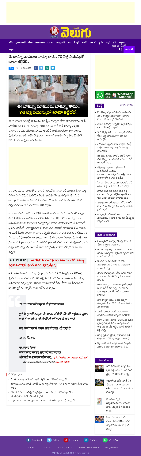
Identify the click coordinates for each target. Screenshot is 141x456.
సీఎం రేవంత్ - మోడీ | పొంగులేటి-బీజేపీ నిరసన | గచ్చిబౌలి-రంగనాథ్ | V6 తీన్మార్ (119, 423)
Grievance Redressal (88, 448)
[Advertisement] (70, 12)
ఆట (69, 43)
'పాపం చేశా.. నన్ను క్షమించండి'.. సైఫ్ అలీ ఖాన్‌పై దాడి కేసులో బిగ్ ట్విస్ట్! (114, 184)
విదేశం (50, 43)
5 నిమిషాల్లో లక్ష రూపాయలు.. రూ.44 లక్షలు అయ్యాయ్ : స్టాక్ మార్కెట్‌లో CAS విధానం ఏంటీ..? (115, 253)
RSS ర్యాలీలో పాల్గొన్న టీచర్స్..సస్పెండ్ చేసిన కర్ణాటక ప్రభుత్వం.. (114, 243)
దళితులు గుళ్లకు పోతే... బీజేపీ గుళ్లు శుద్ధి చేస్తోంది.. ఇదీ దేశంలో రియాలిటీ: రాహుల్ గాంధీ (49, 386)
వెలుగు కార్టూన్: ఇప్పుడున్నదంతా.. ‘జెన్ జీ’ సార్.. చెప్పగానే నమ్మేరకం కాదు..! (118, 405)
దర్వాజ (10, 50)
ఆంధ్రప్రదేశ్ (60, 43)
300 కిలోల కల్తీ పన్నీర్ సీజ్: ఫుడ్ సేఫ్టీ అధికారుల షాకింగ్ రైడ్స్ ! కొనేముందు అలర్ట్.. (119, 370)
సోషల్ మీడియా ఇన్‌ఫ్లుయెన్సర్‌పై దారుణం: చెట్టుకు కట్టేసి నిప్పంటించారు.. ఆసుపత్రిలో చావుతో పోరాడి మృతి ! (44, 395)
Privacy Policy (65, 448)
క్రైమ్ (101, 43)
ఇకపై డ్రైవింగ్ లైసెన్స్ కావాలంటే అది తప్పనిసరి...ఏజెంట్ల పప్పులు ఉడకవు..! (114, 337)
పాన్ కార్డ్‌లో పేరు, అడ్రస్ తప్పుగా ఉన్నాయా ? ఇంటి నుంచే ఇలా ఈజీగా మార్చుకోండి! (114, 303)
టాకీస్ (84, 43)
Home (31, 448)
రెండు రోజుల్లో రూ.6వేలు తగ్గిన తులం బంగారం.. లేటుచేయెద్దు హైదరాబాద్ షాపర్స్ (114, 276)
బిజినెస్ (93, 43)
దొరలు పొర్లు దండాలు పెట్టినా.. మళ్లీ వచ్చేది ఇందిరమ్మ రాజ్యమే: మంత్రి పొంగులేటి (114, 147)
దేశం (30, 43)
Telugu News (111, 448)
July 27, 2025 (62, 362)
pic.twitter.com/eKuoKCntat (70, 357)
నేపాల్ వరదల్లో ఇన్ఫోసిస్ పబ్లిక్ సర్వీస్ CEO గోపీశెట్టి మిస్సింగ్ (39, 380)
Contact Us (45, 448)
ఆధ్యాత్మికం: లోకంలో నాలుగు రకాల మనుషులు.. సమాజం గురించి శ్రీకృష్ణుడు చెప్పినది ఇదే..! (115, 218)
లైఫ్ (114, 43)
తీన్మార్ (77, 43)
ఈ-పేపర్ (129, 50)
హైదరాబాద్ (21, 43)
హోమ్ (10, 43)
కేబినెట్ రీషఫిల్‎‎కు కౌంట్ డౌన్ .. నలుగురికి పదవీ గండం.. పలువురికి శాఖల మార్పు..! (113, 265)
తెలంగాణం (40, 43)
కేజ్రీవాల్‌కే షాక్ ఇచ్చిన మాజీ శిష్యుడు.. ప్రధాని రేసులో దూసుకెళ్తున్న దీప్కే (114, 345)
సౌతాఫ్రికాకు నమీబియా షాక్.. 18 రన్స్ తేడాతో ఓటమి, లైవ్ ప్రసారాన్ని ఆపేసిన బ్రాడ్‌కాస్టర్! (115, 206)
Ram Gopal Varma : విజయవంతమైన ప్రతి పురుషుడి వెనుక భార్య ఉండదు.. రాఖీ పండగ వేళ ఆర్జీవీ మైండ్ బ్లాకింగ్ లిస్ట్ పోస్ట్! (115, 325)
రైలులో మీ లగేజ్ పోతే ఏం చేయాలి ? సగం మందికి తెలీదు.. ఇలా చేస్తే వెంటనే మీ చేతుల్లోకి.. (119, 387)
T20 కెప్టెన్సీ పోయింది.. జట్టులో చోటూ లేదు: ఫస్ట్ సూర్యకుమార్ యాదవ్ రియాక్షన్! (114, 136)
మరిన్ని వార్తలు (126, 105)
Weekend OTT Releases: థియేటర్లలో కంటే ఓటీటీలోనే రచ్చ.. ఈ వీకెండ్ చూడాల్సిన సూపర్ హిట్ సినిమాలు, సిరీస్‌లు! (114, 290)
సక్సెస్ (107, 43)
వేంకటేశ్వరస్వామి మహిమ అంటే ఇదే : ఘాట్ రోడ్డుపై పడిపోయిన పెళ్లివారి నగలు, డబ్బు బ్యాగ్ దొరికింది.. (114, 116)
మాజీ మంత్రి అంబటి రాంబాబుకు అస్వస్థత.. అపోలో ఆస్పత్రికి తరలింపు (113, 313)
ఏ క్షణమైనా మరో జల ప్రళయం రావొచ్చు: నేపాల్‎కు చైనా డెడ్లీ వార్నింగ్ (43, 401)
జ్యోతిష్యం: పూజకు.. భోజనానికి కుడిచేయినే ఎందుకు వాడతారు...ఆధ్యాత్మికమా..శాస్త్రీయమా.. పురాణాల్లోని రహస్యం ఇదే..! (114, 173)
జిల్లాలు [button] (122, 43)
